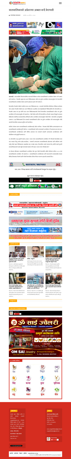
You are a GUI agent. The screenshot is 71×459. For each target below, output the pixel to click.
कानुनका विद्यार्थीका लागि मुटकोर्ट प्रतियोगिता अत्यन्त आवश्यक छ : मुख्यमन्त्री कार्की (16, 260)
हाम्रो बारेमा (16, 453)
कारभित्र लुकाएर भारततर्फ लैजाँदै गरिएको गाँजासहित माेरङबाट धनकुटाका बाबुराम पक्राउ (52, 260)
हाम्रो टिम (11, 453)
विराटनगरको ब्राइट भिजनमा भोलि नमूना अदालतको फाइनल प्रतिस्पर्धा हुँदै (53, 286)
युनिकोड (25, 453)
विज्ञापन (20, 453)
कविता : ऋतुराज (31, 259)
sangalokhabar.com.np (33, 453)
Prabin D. (59, 455)
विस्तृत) (20, 428)
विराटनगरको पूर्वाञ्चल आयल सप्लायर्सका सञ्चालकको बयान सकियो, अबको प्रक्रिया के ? (16, 286)
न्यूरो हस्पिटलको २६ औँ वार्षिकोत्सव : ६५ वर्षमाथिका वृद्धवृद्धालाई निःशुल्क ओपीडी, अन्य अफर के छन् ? (35, 286)
